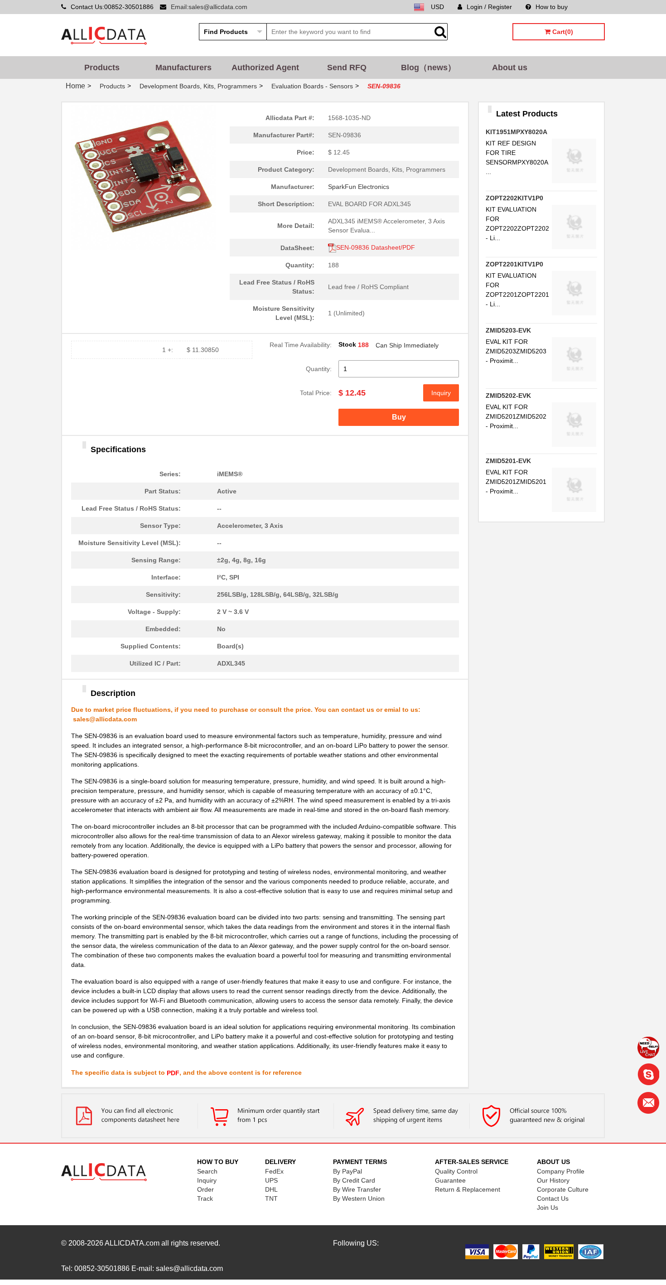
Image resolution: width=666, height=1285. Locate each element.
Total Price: (316, 392)
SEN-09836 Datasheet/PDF (375, 247)
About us (509, 67)
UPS (271, 1180)
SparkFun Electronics (358, 186)
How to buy (552, 6)
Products (102, 67)
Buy (399, 417)
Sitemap (593, 6)
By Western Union (359, 1198)
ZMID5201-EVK (508, 460)
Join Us (547, 1207)
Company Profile (560, 1171)
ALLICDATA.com (132, 1243)
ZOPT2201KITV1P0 (514, 264)
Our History (553, 1180)
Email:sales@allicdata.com (209, 6)
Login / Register (489, 6)
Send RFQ (347, 67)
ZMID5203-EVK (508, 330)
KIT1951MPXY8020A (516, 131)
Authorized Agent (265, 67)
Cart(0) (561, 31)
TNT (271, 1198)
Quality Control (456, 1171)
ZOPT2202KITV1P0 (514, 198)
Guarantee (450, 1180)
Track (205, 1198)
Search (207, 1171)
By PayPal (347, 1171)
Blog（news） (428, 67)
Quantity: (319, 368)
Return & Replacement (467, 1189)
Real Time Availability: (301, 344)
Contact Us (553, 1198)
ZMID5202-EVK (508, 395)
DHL (271, 1189)
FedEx (274, 1171)
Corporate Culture (563, 1189)
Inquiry (441, 392)
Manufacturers (183, 67)
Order (205, 1189)
